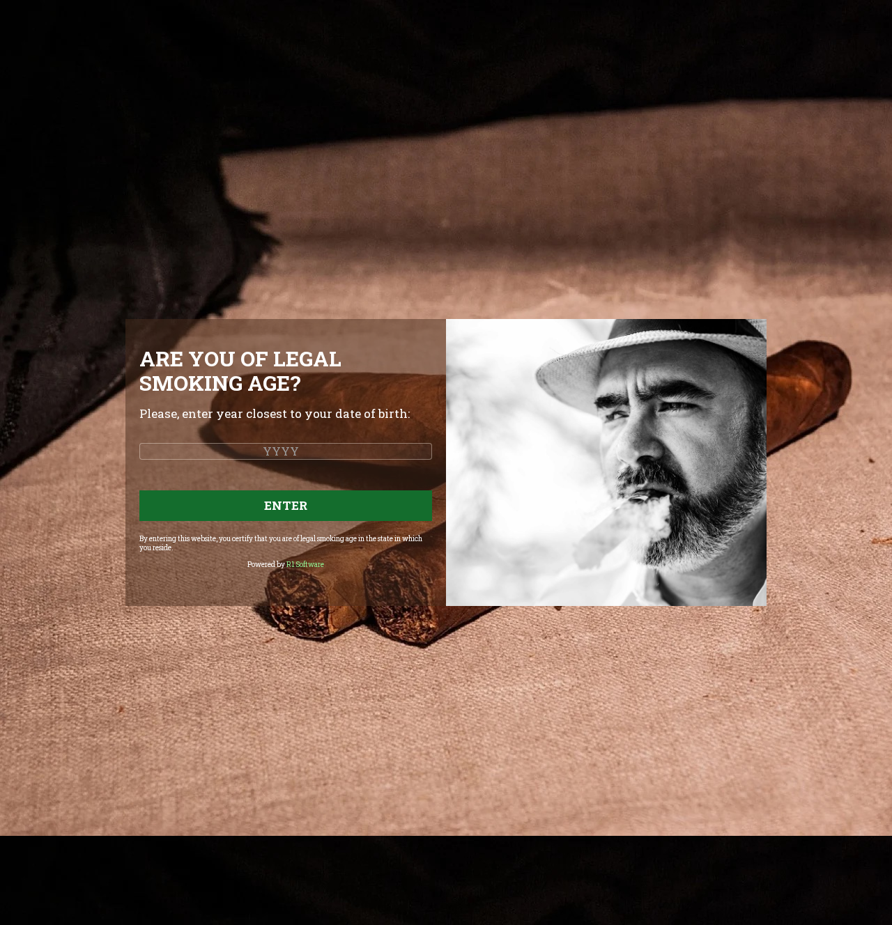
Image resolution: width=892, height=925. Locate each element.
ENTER (285, 505)
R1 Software (305, 564)
